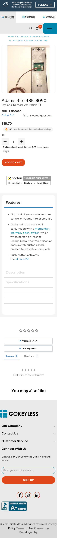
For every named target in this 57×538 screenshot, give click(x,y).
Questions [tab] (29, 355)
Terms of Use (24, 528)
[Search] (31, 28)
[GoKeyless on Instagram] (28, 495)
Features (13, 202)
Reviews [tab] (10, 355)
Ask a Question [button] (29, 348)
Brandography (28, 532)
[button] (28, 181)
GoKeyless (16, 524)
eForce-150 (22, 259)
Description (15, 272)
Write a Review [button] (29, 340)
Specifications (17, 282)
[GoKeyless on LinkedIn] (37, 495)
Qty (4, 135)
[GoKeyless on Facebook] (20, 495)
